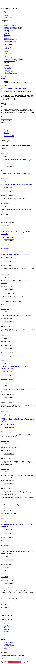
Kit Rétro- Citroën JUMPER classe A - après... (17, 160)
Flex (5, 30)
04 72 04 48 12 (5, 607)
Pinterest (6, 133)
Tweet (6, 131)
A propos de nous (9, 625)
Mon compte (7, 647)
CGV (5, 649)
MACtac (3, 573)
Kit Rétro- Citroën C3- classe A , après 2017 (16, 184)
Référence (4, 140)
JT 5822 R (4, 577)
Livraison (6, 623)
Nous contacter (8, 628)
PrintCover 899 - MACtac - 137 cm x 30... (16, 254)
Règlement (7, 626)
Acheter (3, 122)
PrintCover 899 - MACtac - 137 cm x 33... (16, 315)
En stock (3, 142)
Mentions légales (8, 642)
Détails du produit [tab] (9, 136)
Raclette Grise (6, 342)
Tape (5, 32)
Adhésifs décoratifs (9, 28)
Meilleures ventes (9, 645)
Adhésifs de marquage (10, 27)
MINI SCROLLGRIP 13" (10, 447)
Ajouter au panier (6, 120)
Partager (6, 130)
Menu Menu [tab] (7, 47)
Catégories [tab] (7, 48)
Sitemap (6, 629)
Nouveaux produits (9, 644)
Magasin (6, 631)
